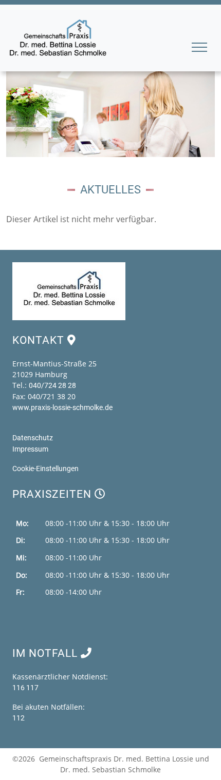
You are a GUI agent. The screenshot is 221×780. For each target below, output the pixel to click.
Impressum (30, 449)
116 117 (25, 688)
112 (18, 718)
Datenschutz (32, 438)
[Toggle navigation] (200, 50)
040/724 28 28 (52, 385)
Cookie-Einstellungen (45, 468)
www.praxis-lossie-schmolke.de (62, 407)
